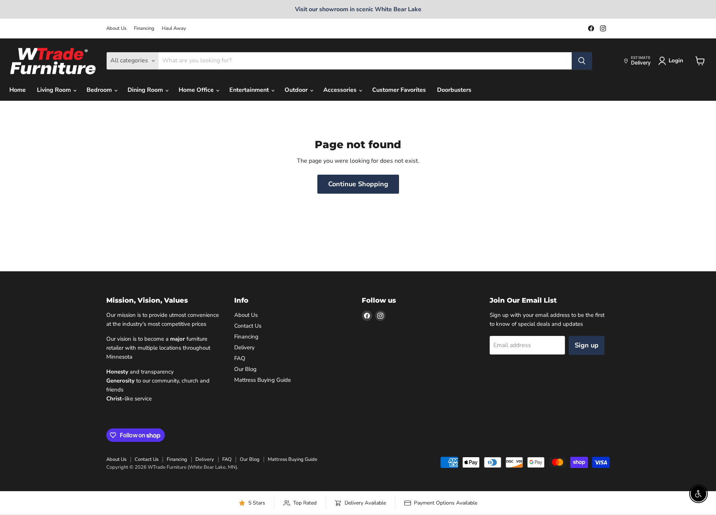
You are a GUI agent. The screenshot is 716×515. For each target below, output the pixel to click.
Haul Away (174, 28)
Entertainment (249, 90)
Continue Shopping (358, 184)
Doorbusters (454, 90)
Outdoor (297, 90)
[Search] (582, 60)
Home (17, 90)
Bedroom (100, 90)
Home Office (197, 90)
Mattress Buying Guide (262, 380)
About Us (116, 28)
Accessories (340, 90)
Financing (144, 28)
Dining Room (146, 90)
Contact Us (247, 326)
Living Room (54, 90)
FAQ (239, 358)
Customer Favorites (399, 90)
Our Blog (245, 369)
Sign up (587, 345)
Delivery (244, 347)
